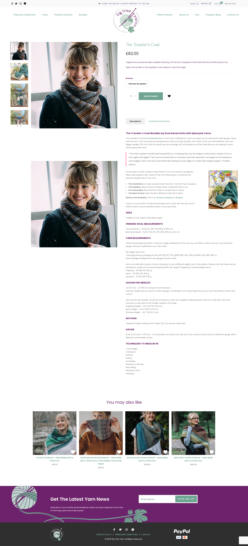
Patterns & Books (63, 14)
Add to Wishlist (169, 96)
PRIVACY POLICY (103, 534)
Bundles (83, 14)
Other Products (165, 14)
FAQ (197, 14)
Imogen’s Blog (213, 14)
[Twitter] (120, 530)
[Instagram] (127, 530)
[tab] (135, 121)
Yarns (45, 14)
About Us (184, 14)
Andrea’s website (164, 197)
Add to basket (151, 96)
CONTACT (146, 534)
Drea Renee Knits (154, 138)
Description (135, 121)
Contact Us (233, 14)
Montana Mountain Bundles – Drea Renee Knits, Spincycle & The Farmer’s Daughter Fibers (101, 460)
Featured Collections (25, 14)
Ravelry (179, 197)
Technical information (159, 121)
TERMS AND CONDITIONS (126, 534)
